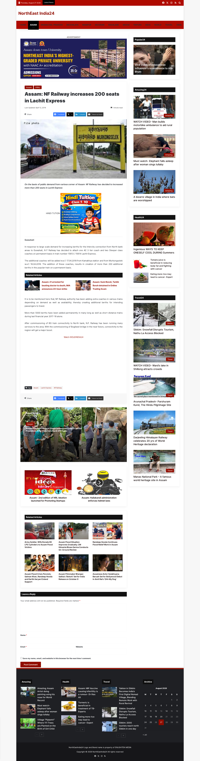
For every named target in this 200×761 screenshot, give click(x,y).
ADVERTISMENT (73, 37)
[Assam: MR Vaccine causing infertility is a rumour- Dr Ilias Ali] (68, 692)
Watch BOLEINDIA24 (73, 337)
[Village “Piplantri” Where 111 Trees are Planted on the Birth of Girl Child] (27, 723)
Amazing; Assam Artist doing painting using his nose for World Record (46, 694)
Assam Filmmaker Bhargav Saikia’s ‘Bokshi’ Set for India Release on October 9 (72, 576)
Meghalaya (72, 25)
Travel (169, 25)
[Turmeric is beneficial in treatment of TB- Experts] (68, 706)
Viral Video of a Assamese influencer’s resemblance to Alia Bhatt (154, 68)
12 (156, 711)
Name (23, 635)
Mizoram (99, 25)
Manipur (86, 25)
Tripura (137, 25)
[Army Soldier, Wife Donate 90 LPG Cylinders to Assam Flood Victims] (40, 530)
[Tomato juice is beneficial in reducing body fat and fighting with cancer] (140, 263)
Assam (33, 25)
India (147, 25)
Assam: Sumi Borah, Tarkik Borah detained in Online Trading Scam (106, 285)
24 (145, 722)
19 (156, 717)
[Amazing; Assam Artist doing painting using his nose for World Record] (27, 692)
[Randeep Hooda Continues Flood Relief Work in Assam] (108, 530)
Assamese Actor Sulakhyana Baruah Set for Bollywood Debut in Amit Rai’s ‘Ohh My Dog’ (107, 576)
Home (23, 25)
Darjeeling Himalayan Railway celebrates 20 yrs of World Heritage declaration (150, 441)
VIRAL (179, 25)
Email (23, 647)
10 (145, 711)
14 (166, 711)
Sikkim (126, 25)
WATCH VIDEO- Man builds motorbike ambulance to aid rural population (152, 125)
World (157, 25)
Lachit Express (46, 388)
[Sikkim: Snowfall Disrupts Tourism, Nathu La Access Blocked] (109, 712)
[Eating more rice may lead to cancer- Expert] (140, 278)
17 (145, 717)
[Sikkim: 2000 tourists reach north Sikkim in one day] (109, 726)
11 (151, 711)
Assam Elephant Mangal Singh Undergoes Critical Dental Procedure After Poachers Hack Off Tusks (54, 429)
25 (151, 722)
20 (161, 717)
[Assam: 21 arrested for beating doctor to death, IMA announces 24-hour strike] (32, 285)
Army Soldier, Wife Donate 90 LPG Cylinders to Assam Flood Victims (39, 544)
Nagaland (113, 25)
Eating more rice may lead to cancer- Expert (86, 719)
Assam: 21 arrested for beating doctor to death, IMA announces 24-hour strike (56, 285)
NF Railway (58, 388)
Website (79, 647)
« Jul (145, 735)
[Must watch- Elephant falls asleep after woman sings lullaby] (27, 709)
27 (161, 722)
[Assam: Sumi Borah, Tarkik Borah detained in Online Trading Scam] (83, 285)
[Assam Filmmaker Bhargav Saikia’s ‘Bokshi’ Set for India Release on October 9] (74, 562)
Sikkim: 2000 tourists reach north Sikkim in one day (129, 725)
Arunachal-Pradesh (52, 25)
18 (151, 717)
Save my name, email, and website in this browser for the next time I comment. (57, 658)
